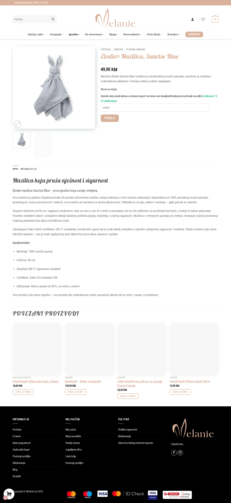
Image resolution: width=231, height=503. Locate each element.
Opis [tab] (15, 169)
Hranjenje (56, 34)
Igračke (73, 34)
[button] (192, 19)
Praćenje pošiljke (21, 456)
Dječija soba (35, 34)
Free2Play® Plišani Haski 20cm (190, 381)
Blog (15, 469)
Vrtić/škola (153, 34)
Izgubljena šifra (74, 449)
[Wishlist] (203, 19)
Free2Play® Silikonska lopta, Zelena (36, 381)
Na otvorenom (93, 34)
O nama (17, 436)
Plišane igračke (136, 49)
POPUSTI (194, 34)
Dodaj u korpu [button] (23, 392)
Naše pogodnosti (21, 443)
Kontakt (17, 476)
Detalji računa (73, 443)
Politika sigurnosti (127, 429)
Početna (106, 49)
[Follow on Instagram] (180, 453)
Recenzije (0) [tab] (29, 169)
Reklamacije (19, 463)
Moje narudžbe (73, 436)
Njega (112, 34)
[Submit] (53, 19)
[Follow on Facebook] (174, 453)
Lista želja (71, 456)
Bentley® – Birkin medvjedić (83, 381)
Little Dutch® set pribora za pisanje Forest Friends (139, 384)
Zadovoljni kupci (21, 449)
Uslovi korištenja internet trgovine (135, 443)
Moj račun (71, 429)
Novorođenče (131, 34)
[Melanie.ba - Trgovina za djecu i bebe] (115, 17)
